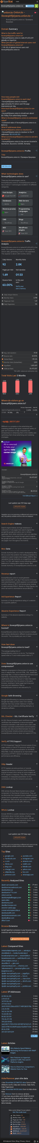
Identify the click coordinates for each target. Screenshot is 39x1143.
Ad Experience (19, 596)
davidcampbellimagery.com (11, 898)
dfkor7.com (6, 921)
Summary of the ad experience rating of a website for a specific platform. (18, 602)
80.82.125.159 (6, 1017)
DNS (19, 787)
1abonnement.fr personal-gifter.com (16, 968)
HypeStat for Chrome (21, 939)
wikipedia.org (9, 872)
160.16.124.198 (7, 1012)
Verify (19, 741)
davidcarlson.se (7, 890)
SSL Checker (19, 716)
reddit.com (27, 864)
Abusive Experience (19, 611)
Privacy (22, 1141)
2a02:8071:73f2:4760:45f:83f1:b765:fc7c (17, 1024)
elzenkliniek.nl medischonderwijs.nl (15, 953)
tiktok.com (9, 864)
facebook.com (10, 859)
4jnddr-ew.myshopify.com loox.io (14, 976)
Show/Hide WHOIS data (14, 1089)
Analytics (22, 193)
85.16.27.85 (6, 1029)
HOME (17, 1)
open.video (5, 900)
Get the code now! (19, 1112)
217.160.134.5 (6, 1004)
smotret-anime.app (9, 908)
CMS (4, 220)
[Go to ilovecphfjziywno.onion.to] (32, 16)
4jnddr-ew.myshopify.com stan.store (16, 979)
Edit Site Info (6, 166)
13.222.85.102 (6, 1014)
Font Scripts (7, 193)
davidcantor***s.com (9, 893)
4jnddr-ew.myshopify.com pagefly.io (16, 974)
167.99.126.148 (7, 1001)
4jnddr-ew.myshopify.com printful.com (16, 986)
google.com (9, 856)
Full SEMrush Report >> (30, 496)
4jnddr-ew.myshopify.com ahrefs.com (16, 981)
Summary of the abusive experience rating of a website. (17, 616)
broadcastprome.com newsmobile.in (16, 956)
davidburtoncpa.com (9, 905)
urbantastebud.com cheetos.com (15, 966)
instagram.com (28, 859)
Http (19, 764)
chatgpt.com (10, 869)
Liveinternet (24, 196)
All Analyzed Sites (9, 1141)
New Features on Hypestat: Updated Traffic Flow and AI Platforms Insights (20, 1060)
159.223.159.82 (7, 1022)
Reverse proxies (9, 209)
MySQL (7, 204)
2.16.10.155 (5, 1009)
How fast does (19, 645)
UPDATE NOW (19, 507)
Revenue (19, 573)
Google (19, 695)
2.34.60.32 (5, 999)
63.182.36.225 (6, 996)
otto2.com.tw (6, 895)
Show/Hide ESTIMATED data (16, 1083)
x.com (7, 861)
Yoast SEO (8, 231)
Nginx (22, 204)
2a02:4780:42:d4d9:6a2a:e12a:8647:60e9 (17, 1027)
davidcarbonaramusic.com (11, 915)
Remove (8, 1094)
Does (19, 664)
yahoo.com (27, 869)
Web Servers (24, 201)
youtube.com (27, 856)
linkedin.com (27, 867)
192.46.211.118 (7, 1019)
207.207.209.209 (8, 1032)
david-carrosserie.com (10, 885)
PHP (22, 215)
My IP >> (34, 1036)
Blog (17, 1141)
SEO (4, 228)
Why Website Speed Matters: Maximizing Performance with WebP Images (23, 1050)
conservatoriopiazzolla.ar (11, 910)
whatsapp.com (28, 875)
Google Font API (10, 196)
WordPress (8, 223)
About (28, 1141)
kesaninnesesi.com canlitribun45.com (16, 958)
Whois (19, 810)
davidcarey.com (7, 903)
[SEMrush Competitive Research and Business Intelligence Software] (10, 422)
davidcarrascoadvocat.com (12, 887)
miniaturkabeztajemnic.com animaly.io (16, 951)
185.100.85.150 (14, 134)
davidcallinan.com (8, 918)
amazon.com (27, 861)
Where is (19, 626)
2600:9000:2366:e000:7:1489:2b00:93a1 (17, 1006)
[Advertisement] (19, 74)
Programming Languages (24, 210)
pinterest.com (10, 875)
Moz (19, 549)
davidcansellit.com (8, 913)
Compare (31, 6)
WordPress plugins (23, 229)
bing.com (8, 867)
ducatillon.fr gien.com (10, 963)
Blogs (21, 220)
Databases (7, 201)
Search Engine (19, 523)
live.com (26, 872)
